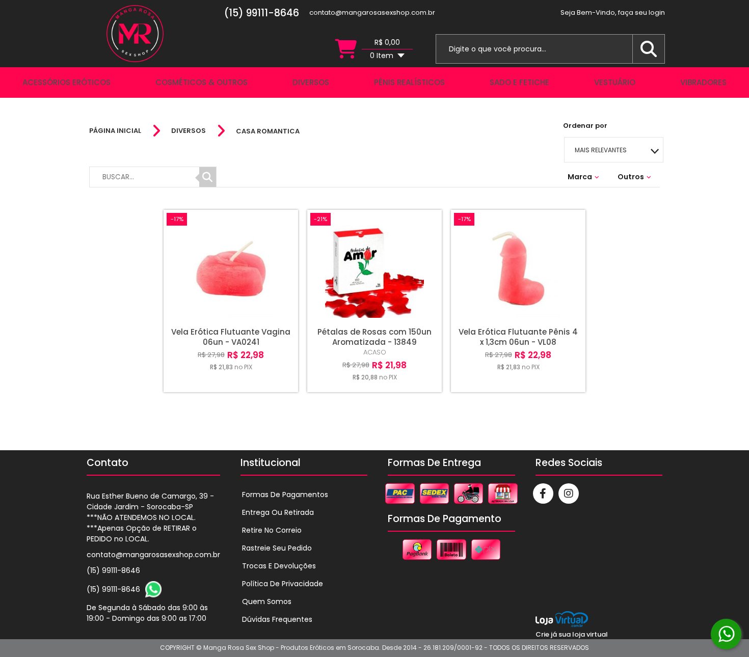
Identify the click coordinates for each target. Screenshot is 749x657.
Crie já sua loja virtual (572, 634)
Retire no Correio (272, 530)
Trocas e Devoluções (279, 566)
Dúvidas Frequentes (277, 619)
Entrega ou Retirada (278, 512)
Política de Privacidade (282, 584)
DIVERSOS (188, 130)
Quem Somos (266, 601)
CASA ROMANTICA (268, 131)
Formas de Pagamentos (285, 494)
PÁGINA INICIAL (115, 130)
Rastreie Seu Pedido (277, 548)
